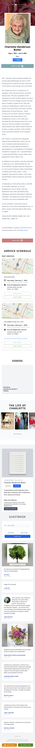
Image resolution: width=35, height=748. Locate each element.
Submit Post (17, 536)
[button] (18, 264)
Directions (17, 293)
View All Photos (17, 434)
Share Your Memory (10, 508)
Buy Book (16, 486)
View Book (8, 486)
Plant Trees (17, 297)
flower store (23, 230)
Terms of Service (22, 741)
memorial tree (25, 228)
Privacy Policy (13, 741)
